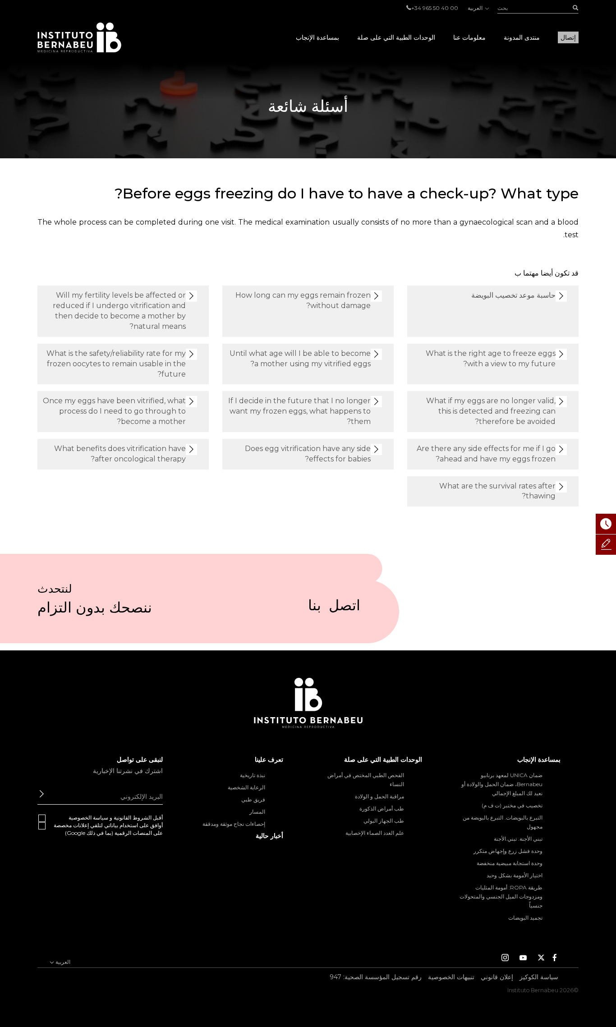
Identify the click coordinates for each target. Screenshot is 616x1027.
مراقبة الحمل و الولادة (379, 796)
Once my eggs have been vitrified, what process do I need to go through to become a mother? (114, 411)
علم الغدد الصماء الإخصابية (374, 832)
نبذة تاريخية (252, 775)
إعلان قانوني (497, 977)
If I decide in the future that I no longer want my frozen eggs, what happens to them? (299, 411)
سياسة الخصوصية (88, 817)
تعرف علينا (269, 759)
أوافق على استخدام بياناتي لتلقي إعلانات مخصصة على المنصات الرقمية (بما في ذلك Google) (108, 829)
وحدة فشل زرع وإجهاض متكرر (507, 850)
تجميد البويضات (525, 917)
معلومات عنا (469, 37)
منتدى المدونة (522, 37)
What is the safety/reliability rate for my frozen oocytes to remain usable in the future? (116, 363)
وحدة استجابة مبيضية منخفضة (509, 863)
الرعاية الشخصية (246, 787)
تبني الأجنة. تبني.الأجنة (518, 838)
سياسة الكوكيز (538, 977)
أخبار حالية (269, 836)
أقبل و (116, 817)
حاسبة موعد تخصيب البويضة (513, 295)
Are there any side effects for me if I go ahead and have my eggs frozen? (486, 453)
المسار (257, 811)
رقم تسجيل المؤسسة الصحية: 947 (376, 977)
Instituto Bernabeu (79, 37)
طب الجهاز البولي (383, 820)
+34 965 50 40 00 (434, 8)
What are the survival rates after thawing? (497, 491)
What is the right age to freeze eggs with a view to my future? (491, 358)
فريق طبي (253, 799)
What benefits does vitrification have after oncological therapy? (120, 453)
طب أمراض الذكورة (381, 808)
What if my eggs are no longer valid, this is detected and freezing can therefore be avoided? (491, 411)
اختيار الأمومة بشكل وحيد (514, 875)
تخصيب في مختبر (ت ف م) (512, 805)
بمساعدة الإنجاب (317, 37)
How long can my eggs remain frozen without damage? (303, 300)
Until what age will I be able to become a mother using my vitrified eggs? (300, 358)
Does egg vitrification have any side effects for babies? (308, 453)
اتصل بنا (334, 609)
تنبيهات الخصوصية (451, 977)
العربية (476, 8)
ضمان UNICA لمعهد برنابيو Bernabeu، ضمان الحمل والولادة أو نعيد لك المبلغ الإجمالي (501, 784)
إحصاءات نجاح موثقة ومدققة (233, 823)
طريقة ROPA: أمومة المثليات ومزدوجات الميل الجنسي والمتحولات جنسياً (501, 896)
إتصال (568, 37)
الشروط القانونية (133, 817)
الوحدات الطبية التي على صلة (396, 37)
